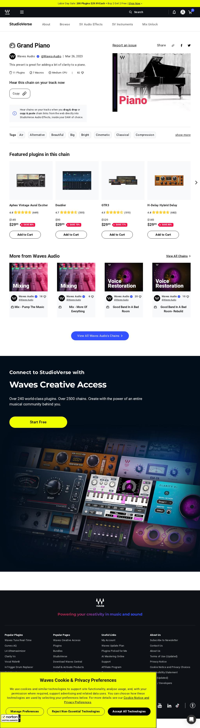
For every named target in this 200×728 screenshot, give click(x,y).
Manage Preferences (25, 711)
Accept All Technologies (129, 711)
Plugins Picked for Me (114, 650)
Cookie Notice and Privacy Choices (170, 667)
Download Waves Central (67, 661)
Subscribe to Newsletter (164, 640)
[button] (11, 718)
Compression (145, 135)
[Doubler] (77, 180)
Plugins (57, 645)
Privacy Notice (158, 661)
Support (106, 661)
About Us (155, 650)
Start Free (38, 422)
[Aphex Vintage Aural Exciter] (31, 180)
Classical (122, 135)
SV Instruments (122, 24)
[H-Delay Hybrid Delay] (169, 180)
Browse (65, 24)
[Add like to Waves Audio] (44, 296)
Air (21, 135)
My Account (108, 640)
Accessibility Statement (164, 672)
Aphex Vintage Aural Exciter (28, 205)
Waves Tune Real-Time (18, 640)
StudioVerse (60, 656)
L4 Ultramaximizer (15, 650)
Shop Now (134, 3)
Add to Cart (25, 234)
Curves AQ (11, 645)
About (46, 24)
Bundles (57, 650)
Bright (85, 135)
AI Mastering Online (113, 656)
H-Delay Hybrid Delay (162, 205)
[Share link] (173, 45)
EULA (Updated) (159, 677)
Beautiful (57, 135)
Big (72, 135)
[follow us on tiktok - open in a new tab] (177, 705)
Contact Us (156, 645)
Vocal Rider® (12, 661)
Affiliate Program (111, 667)
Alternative (37, 135)
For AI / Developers (161, 683)
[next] (194, 182)
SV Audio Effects (91, 24)
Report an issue (124, 45)
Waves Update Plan (113, 645)
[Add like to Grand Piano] (82, 72)
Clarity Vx (10, 656)
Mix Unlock (150, 24)
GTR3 (105, 205)
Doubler (60, 205)
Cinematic (103, 135)
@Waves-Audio (51, 56)
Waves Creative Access (66, 640)
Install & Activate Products (68, 667)
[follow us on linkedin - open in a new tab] (169, 705)
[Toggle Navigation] (22, 12)
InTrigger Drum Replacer (19, 667)
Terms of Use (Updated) (164, 656)
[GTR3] (123, 180)
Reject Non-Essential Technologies (76, 711)
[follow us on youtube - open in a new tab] (160, 705)
